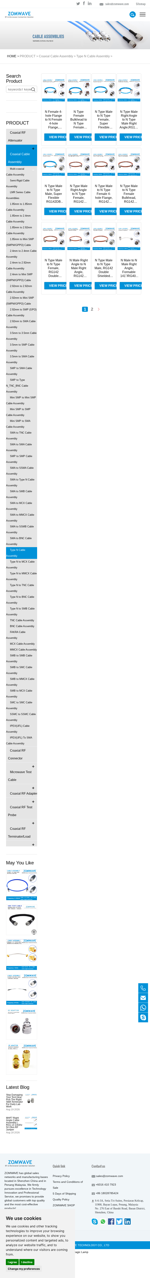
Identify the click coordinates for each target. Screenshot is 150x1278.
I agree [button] (12, 1262)
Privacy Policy (61, 1176)
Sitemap (141, 4)
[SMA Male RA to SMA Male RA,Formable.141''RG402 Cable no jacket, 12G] (21, 954)
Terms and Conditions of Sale (68, 1184)
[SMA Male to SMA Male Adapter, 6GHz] (21, 1059)
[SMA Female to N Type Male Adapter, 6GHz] (21, 1024)
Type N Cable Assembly (93, 56)
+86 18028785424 (107, 1193)
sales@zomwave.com (117, 4)
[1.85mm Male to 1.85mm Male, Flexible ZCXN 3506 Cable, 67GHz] (21, 989)
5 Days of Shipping (64, 1193)
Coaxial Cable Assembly (56, 56)
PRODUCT (28, 56)
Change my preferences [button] (24, 1268)
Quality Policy (61, 1199)
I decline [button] (26, 1262)
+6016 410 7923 (106, 1184)
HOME (11, 56)
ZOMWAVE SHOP (64, 1205)
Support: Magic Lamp (75, 1252)
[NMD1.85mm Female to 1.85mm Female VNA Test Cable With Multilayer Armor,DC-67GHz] (21, 919)
